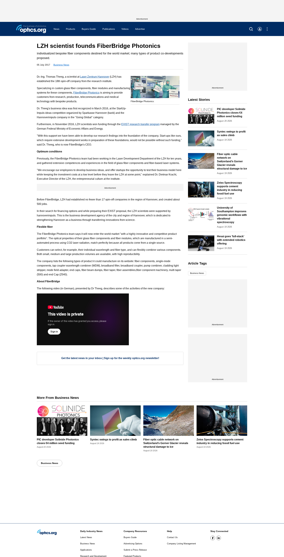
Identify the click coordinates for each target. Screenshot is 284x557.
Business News (61, 64)
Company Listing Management (181, 543)
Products (70, 29)
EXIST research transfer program (140, 124)
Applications (86, 550)
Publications (108, 29)
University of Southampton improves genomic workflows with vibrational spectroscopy (232, 215)
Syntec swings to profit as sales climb (113, 439)
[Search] (251, 29)
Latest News (86, 537)
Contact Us (172, 537)
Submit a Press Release (135, 550)
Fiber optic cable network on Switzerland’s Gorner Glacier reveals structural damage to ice (232, 161)
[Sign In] (259, 29)
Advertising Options (133, 543)
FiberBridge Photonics (86, 92)
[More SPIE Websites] (267, 29)
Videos (125, 29)
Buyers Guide (89, 29)
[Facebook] (212, 538)
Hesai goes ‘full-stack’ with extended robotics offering (231, 240)
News (56, 29)
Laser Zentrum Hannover (94, 76)
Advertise (140, 29)
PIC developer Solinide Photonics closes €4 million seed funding (231, 113)
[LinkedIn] (218, 538)
